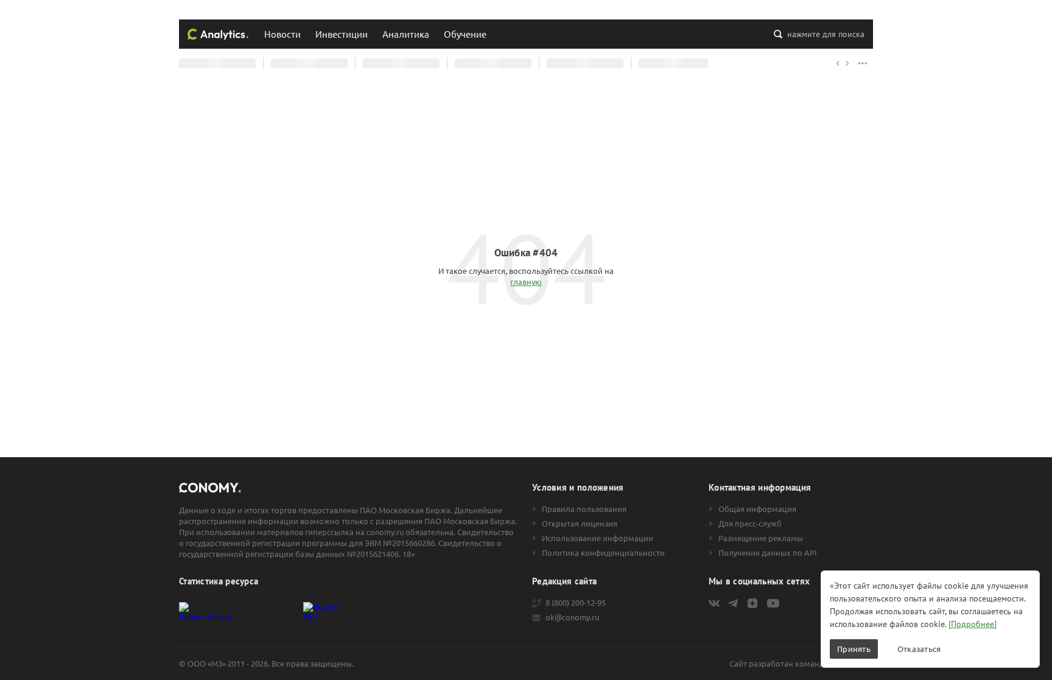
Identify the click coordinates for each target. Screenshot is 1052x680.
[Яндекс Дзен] (752, 603)
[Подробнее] (973, 624)
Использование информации (597, 538)
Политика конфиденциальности (603, 553)
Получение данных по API (767, 553)
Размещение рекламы (760, 538)
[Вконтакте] (714, 603)
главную (526, 281)
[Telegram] (733, 603)
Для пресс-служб (750, 523)
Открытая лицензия (579, 523)
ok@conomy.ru (572, 617)
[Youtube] (773, 603)
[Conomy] (218, 34)
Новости (282, 34)
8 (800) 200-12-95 (575, 602)
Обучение (465, 34)
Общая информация (757, 509)
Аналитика (405, 34)
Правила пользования (584, 509)
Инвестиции (341, 34)
